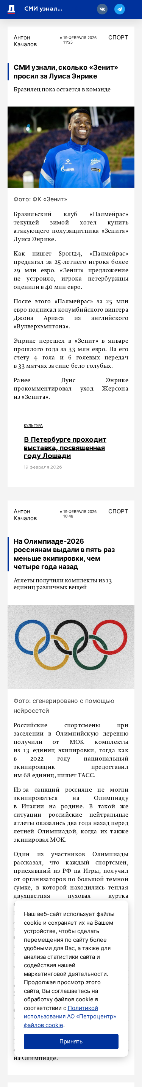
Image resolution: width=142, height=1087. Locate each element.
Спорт (118, 37)
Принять (71, 1041)
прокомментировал (43, 389)
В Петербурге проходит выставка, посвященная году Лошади (65, 448)
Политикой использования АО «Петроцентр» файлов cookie (70, 1016)
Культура (33, 425)
